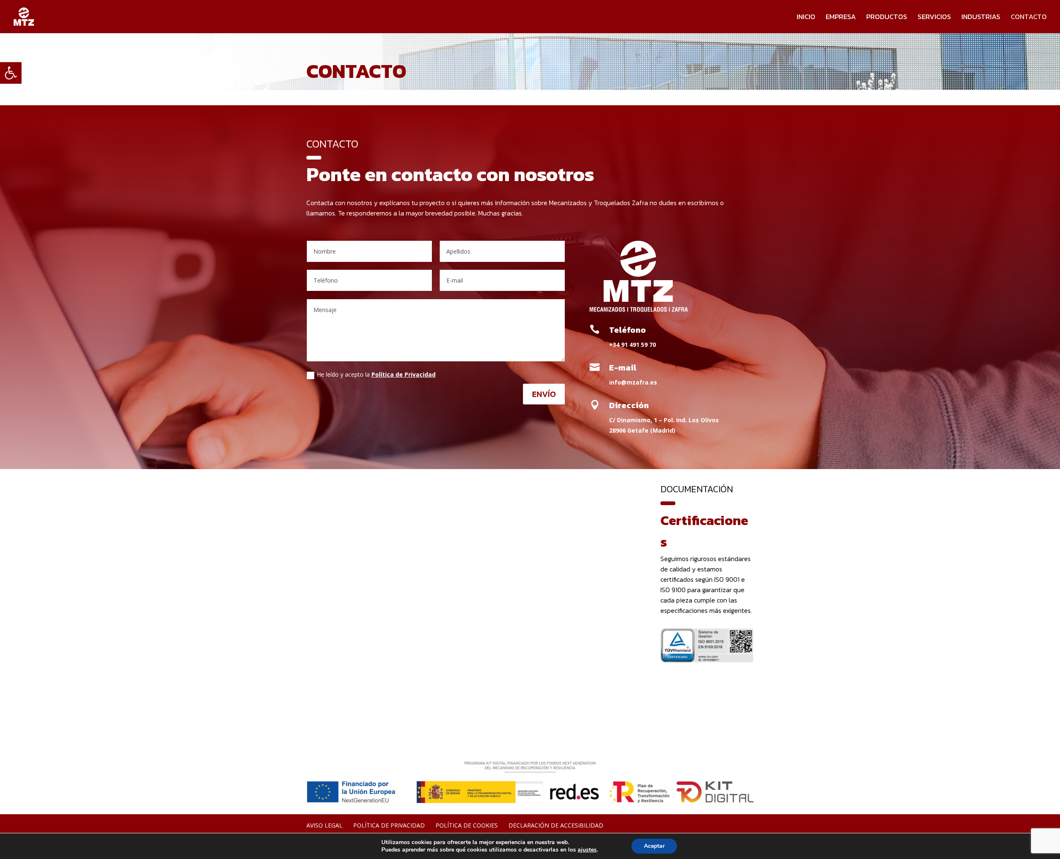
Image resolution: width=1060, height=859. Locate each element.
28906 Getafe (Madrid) (642, 430)
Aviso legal (324, 825)
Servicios (934, 18)
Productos (886, 18)
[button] (11, 73)
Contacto (1029, 18)
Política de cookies (467, 825)
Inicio (806, 18)
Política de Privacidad (403, 374)
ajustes (587, 850)
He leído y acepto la (376, 374)
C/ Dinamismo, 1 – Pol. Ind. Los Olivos (664, 420)
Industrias (980, 18)
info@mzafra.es (633, 382)
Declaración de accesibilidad (555, 825)
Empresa (841, 18)
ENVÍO (544, 394)
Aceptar (654, 846)
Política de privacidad (389, 825)
